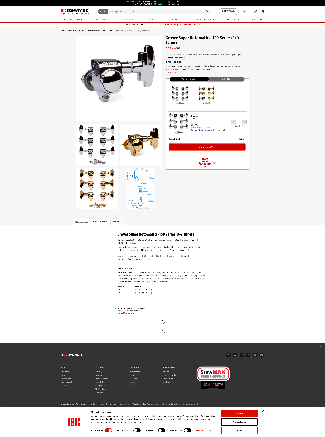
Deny (239, 430)
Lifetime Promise (135, 372)
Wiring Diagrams (101, 386)
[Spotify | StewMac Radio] (261, 355)
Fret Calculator (100, 382)
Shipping (132, 382)
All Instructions (100, 389)
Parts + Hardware (73, 31)
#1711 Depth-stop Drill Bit (168, 275)
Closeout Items (66, 379)
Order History (168, 379)
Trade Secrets (100, 375)
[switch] (137, 430)
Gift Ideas (64, 386)
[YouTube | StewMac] (234, 355)
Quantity (239, 126)
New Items (65, 372)
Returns (132, 386)
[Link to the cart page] (262, 11)
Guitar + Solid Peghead (103, 31)
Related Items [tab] (100, 221)
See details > (214, 162)
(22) (178, 48)
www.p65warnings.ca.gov (127, 313)
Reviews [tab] (117, 221)
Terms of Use (81, 404)
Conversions (99, 392)
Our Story (98, 372)
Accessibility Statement (108, 404)
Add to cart (207, 146)
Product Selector (189, 79)
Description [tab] (81, 222)
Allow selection (239, 422)
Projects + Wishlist (169, 375)
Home (63, 31)
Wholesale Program (170, 382)
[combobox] (154, 11)
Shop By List (224, 79)
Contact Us (133, 375)
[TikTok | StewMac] (241, 355)
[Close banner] (263, 411)
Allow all (239, 413)
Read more (171, 73)
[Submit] (207, 11)
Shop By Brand (66, 382)
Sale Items (65, 375)
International (133, 379)
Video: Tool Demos (101, 379)
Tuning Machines (88, 31)
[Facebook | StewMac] (247, 355)
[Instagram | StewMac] (228, 355)
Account (166, 372)
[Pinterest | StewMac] (254, 355)
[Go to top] (321, 346)
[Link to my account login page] (255, 11)
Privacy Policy (93, 404)
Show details (201, 430)
